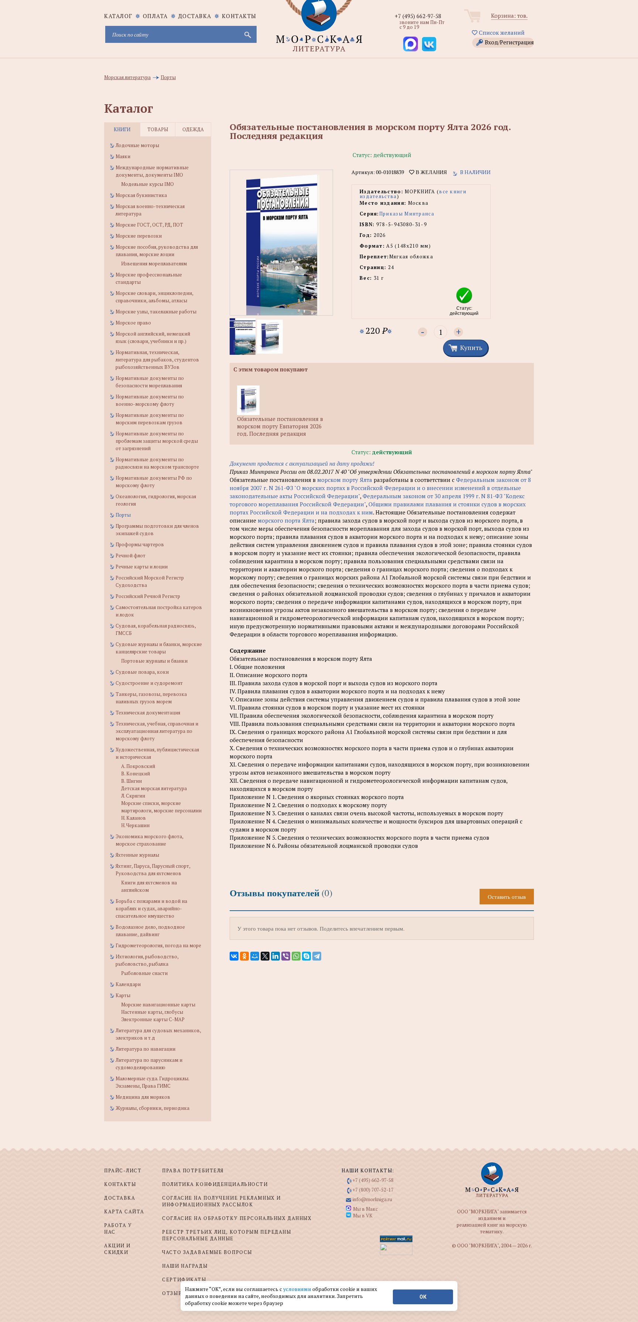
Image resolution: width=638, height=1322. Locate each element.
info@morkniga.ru (372, 1199)
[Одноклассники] (244, 956)
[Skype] (306, 956)
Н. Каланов (133, 818)
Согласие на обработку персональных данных (237, 1218)
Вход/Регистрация (509, 42)
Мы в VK (363, 1215)
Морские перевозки (139, 235)
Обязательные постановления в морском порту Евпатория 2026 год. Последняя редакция (280, 426)
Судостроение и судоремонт (149, 683)
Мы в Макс (365, 1209)
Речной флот (130, 555)
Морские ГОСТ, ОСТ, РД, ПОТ (149, 224)
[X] (265, 956)
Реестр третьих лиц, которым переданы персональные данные (226, 1235)
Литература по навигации (145, 1049)
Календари (128, 984)
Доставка (195, 16)
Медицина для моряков (143, 1097)
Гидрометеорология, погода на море (158, 945)
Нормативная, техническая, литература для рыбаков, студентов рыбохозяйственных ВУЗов (157, 359)
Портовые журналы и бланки (154, 660)
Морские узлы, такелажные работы (156, 311)
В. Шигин (131, 781)
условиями (297, 1288)
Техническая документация (148, 712)
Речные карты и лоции (142, 566)
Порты (123, 515)
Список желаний (501, 32)
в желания (430, 172)
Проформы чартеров (140, 544)
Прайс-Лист (123, 1170)
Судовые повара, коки (142, 672)
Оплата (155, 16)
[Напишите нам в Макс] (410, 44)
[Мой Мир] (254, 956)
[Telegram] (316, 956)
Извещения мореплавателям (154, 263)
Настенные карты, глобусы (152, 1012)
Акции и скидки (117, 1248)
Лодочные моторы (137, 145)
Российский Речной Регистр (148, 596)
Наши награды (184, 1265)
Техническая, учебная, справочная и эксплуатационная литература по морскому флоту (157, 731)
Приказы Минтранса (406, 213)
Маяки (123, 156)
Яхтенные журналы (137, 855)
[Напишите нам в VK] (429, 44)
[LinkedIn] (275, 956)
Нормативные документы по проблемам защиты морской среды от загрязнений (157, 441)
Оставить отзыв (507, 896)
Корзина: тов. (509, 15)
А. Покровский (138, 766)
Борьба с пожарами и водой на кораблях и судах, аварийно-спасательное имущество (151, 908)
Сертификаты (184, 1279)
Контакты (239, 16)
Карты (123, 995)
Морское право (133, 322)
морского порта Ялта (286, 520)
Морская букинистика (141, 195)
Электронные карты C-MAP (153, 1019)
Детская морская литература (154, 788)
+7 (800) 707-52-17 (373, 1189)
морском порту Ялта (344, 479)
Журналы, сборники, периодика (152, 1108)
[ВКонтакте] (234, 956)
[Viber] (285, 956)
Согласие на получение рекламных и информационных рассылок (221, 1201)
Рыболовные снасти (144, 973)
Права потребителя (193, 1170)
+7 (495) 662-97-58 (418, 16)
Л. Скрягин (133, 795)
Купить (471, 347)
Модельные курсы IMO (147, 184)
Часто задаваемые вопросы (207, 1252)
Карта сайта (124, 1211)
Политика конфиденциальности (215, 1184)
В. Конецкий (135, 773)
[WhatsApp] (296, 956)
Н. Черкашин (135, 825)
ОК (422, 1297)
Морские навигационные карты (158, 1004)
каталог (118, 16)
